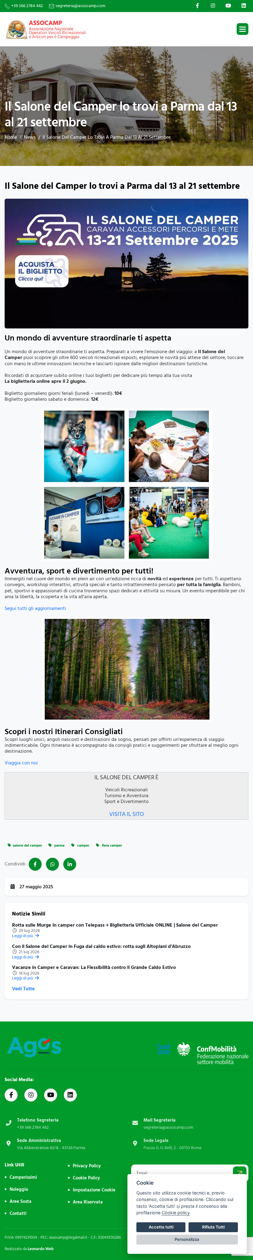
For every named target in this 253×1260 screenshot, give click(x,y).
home (11, 137)
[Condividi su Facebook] (35, 864)
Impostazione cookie (94, 1190)
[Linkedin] (244, 5)
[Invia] (240, 1173)
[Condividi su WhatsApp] (52, 864)
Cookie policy (176, 1212)
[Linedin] (70, 1095)
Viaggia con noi (21, 763)
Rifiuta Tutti (213, 1226)
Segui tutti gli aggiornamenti (35, 608)
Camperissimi (23, 1177)
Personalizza (187, 1239)
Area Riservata (88, 1202)
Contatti (18, 1213)
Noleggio (19, 1189)
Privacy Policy (87, 1166)
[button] (242, 29)
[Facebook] (198, 5)
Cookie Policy (86, 1178)
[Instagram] (214, 5)
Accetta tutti (161, 1226)
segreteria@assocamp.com (80, 6)
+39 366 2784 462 (27, 6)
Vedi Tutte (23, 989)
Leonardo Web (41, 1248)
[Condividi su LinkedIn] (69, 864)
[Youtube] (229, 5)
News (30, 137)
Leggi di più (23, 935)
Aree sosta (20, 1201)
